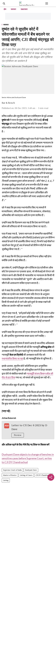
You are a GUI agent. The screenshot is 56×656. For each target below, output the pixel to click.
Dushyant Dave (31, 470)
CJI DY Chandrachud (44, 475)
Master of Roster (10, 475)
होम (5, 9)
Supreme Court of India (12, 470)
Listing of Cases (26, 475)
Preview (17, 435)
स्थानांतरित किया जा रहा (12, 358)
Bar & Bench (8, 102)
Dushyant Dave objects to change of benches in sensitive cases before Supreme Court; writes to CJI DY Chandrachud (28, 458)
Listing (5, 480)
